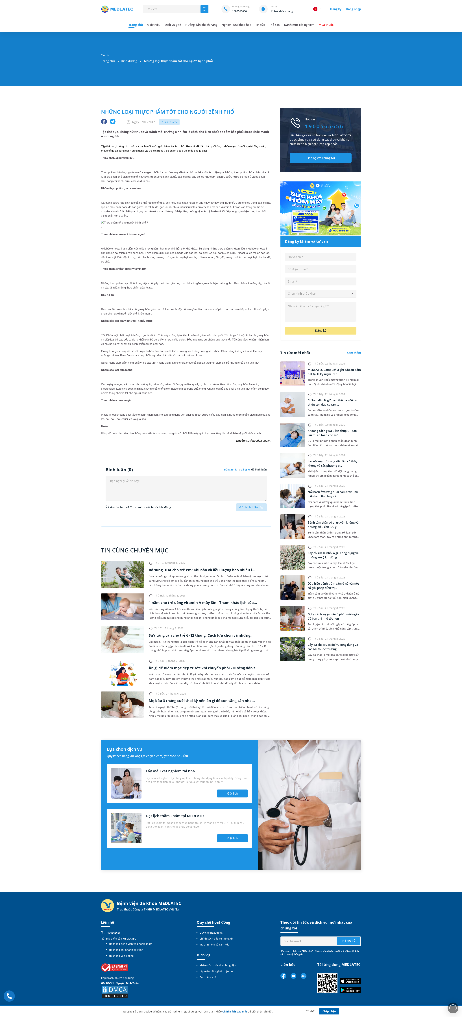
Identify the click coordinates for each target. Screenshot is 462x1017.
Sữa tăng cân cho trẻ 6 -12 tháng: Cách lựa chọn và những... (201, 635)
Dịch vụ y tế (173, 25)
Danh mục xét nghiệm (299, 25)
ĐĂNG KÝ (348, 941)
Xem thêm (354, 353)
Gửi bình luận (248, 507)
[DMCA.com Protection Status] (114, 991)
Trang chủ (108, 61)
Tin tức (260, 25)
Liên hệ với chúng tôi (320, 158)
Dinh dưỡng (129, 61)
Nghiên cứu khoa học (236, 25)
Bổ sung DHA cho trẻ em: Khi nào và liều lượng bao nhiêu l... (202, 569)
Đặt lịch (232, 793)
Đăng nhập (353, 9)
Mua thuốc (326, 25)
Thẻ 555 (274, 25)
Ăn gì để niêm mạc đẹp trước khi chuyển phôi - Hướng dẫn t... (203, 667)
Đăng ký (335, 9)
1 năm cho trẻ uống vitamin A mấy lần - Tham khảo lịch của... (203, 602)
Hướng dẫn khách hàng (201, 25)
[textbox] (320, 294)
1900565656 (113, 932)
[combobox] (320, 294)
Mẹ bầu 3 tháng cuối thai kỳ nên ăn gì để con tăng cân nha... (202, 700)
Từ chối (310, 1011)
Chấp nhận (329, 1011)
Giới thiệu (153, 25)
